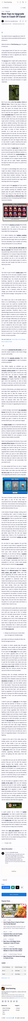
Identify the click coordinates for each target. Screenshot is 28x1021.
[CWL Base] (20, 970)
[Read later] (20, 21)
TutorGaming (8, 2)
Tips (3, 1012)
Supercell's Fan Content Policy (20, 997)
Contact (18, 1008)
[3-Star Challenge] (8, 967)
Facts (3, 1014)
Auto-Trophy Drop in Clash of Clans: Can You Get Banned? (14, 923)
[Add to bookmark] (25, 905)
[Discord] (17, 1001)
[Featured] (5, 880)
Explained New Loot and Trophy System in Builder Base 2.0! (13, 934)
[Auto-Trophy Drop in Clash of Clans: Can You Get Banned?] (14, 911)
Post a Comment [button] (14, 894)
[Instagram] (5, 1001)
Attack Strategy (6, 1008)
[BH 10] (8, 970)
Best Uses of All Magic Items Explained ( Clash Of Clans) (12, 942)
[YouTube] (11, 1001)
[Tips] (10, 920)
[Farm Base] (20, 974)
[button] (2, 2)
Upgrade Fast (5, 1010)
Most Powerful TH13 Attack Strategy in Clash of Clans (14, 957)
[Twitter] (8, 1001)
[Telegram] (14, 1001)
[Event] (8, 974)
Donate (18, 1010)
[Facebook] (3, 1001)
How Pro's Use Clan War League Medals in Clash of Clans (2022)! (13, 949)
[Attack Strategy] (13, 954)
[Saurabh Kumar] (11, 21)
